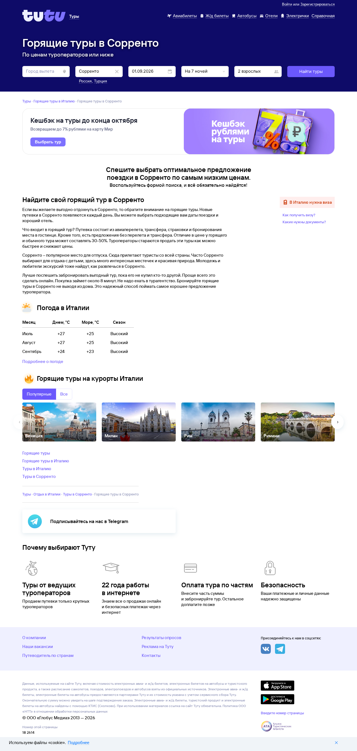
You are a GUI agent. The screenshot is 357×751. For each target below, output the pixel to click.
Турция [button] (100, 81)
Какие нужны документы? (304, 222)
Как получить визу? (299, 215)
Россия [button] (85, 81)
